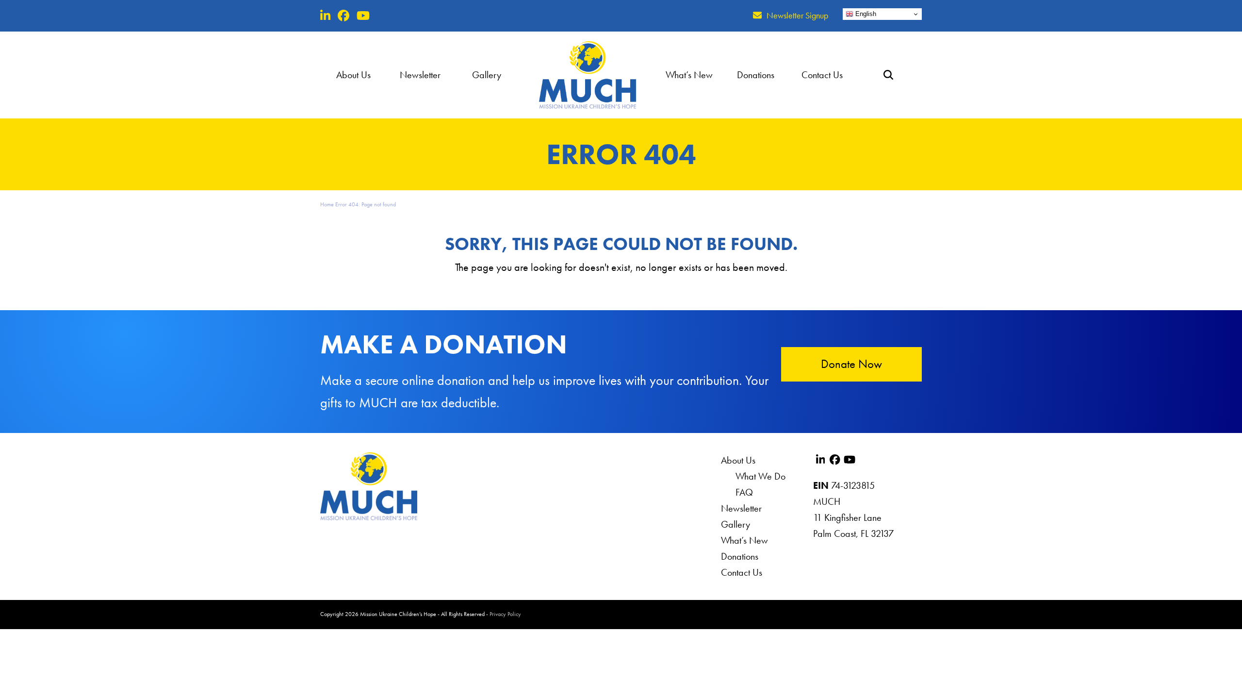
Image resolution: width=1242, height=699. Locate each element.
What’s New (744, 540)
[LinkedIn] (325, 16)
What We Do (760, 476)
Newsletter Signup (797, 15)
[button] (888, 75)
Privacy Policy (505, 614)
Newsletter (741, 508)
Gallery (735, 524)
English (864, 13)
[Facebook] (343, 16)
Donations (739, 556)
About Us (738, 460)
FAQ (744, 492)
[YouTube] (363, 16)
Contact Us (741, 572)
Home (327, 204)
